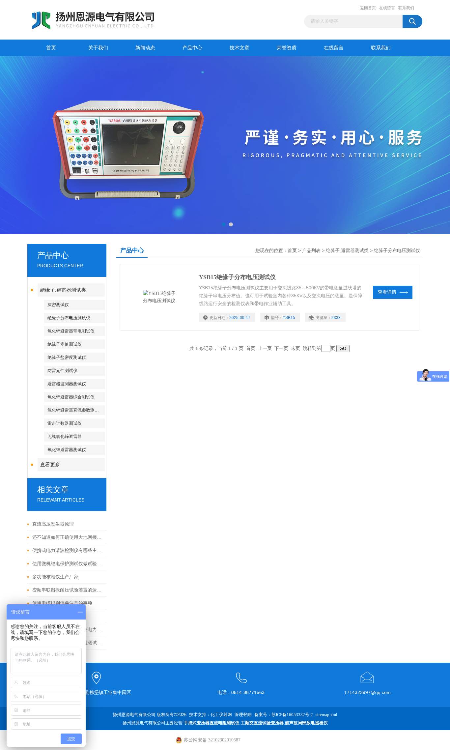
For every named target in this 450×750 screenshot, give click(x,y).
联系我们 (406, 8)
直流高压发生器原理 (53, 524)
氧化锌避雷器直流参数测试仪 (75, 410)
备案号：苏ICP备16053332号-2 (283, 714)
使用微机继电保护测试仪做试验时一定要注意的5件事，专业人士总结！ (67, 563)
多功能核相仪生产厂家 (55, 576)
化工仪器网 (221, 714)
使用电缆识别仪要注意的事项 (62, 603)
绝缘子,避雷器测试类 (63, 290)
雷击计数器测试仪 (64, 423)
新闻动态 (145, 47)
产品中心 (192, 47)
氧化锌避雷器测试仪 (66, 449)
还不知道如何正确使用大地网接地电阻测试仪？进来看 (67, 537)
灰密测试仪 (58, 304)
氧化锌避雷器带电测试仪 (71, 331)
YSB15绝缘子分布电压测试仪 (237, 277)
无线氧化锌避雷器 (64, 436)
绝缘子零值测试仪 (64, 344)
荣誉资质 (286, 47)
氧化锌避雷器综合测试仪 (71, 396)
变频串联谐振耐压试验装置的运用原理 (67, 590)
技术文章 (239, 47)
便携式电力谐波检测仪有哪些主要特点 (67, 550)
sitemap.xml (326, 714)
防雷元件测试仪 (62, 370)
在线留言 (387, 8)
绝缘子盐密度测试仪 (66, 357)
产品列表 (311, 250)
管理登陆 (243, 714)
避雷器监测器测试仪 (66, 383)
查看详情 (387, 292)
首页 (51, 47)
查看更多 (50, 464)
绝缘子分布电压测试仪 (68, 317)
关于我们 (98, 47)
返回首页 (368, 8)
